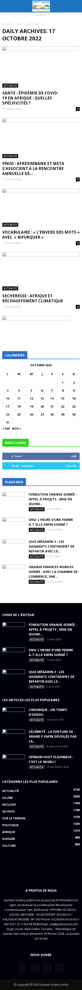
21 (52, 406)
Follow (71, 466)
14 (52, 398)
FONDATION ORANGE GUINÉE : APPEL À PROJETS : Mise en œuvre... (53, 499)
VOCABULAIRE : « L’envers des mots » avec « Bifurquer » (41, 235)
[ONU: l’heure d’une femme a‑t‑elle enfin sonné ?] (13, 525)
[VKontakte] (47, 967)
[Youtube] (59, 967)
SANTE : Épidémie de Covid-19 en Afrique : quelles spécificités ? (30, 98)
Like (74, 456)
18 (18, 406)
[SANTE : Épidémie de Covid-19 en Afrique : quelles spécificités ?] (41, 67)
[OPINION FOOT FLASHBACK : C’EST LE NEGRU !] (13, 763)
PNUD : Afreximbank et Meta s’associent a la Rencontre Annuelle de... (33, 168)
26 (31, 414)
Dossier (8, 839)
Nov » (16, 428)
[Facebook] (22, 967)
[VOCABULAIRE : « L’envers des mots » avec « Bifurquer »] (41, 207)
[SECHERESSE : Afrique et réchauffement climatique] (41, 271)
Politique (10, 825)
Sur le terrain (13, 818)
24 (7, 414)
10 (7, 398)
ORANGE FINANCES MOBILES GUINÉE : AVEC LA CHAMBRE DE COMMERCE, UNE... (53, 572)
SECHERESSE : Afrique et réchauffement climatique (32, 298)
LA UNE (7, 798)
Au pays (8, 811)
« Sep (6, 428)
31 (7, 422)
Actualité (10, 85)
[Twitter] (34, 967)
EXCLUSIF (9, 804)
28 (52, 414)
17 (7, 406)
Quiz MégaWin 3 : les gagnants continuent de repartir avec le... (51, 546)
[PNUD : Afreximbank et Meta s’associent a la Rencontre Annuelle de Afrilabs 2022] (41, 138)
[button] (75, 6)
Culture (9, 846)
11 (18, 398)
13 (42, 398)
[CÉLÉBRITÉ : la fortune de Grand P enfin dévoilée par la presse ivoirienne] (13, 737)
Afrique (8, 832)
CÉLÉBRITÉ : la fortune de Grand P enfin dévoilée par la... (53, 736)
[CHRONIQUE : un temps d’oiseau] (13, 715)
